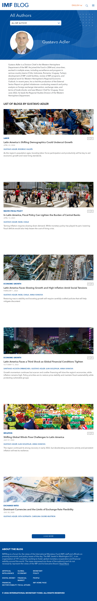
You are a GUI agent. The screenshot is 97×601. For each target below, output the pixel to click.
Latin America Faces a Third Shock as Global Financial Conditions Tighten (43, 361)
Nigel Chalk (23, 222)
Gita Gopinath (24, 516)
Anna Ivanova (36, 294)
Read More (64, 563)
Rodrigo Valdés (25, 149)
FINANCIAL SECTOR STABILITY (9, 584)
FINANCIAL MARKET (22, 579)
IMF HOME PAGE (40, 583)
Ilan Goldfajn (52, 368)
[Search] (86, 5)
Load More (48, 536)
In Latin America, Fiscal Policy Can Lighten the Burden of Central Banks (42, 215)
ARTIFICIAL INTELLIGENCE (8, 572)
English (75, 5)
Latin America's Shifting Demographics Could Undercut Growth (38, 142)
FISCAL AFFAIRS (24, 585)
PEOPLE (36, 578)
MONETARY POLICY (37, 572)
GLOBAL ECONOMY (22, 572)
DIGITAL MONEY (8, 578)
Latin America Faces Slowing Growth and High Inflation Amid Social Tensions (45, 288)
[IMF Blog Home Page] (15, 5)
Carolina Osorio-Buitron (43, 516)
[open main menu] (93, 5)
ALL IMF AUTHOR (19, 23)
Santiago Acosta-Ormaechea (17, 368)
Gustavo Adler (10, 149)
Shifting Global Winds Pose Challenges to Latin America (34, 437)
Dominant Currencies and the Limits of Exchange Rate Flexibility (38, 509)
